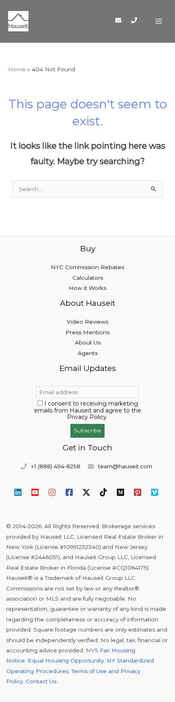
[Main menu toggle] (159, 21)
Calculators (87, 277)
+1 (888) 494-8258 (55, 466)
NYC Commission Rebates (87, 267)
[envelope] (122, 19)
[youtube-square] (38, 492)
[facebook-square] (73, 492)
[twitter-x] (90, 492)
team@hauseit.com (125, 466)
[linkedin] (21, 492)
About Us (88, 342)
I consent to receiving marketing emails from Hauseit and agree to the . (87, 410)
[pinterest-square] (141, 492)
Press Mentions (87, 332)
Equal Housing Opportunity (66, 660)
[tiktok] (107, 492)
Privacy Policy (87, 417)
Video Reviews (87, 321)
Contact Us (41, 681)
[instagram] (55, 492)
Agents (88, 353)
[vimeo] (156, 492)
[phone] (136, 20)
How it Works (87, 288)
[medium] (124, 492)
